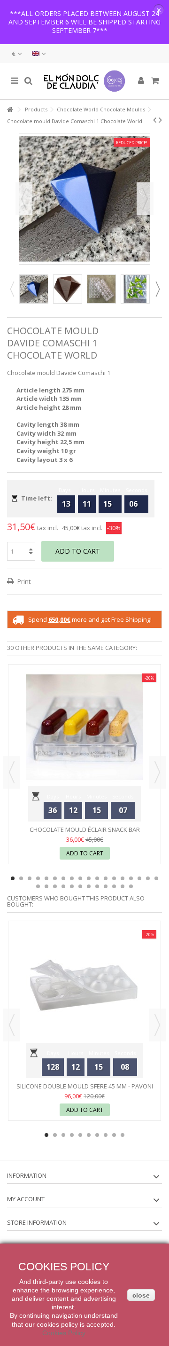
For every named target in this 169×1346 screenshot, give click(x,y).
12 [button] (106, 878)
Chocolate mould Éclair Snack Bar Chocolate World (85, 833)
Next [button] (145, 198)
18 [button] (156, 878)
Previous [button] (23, 198)
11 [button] (97, 878)
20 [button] (46, 886)
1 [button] (13, 878)
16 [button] (139, 878)
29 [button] (122, 886)
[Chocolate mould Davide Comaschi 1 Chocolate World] (34, 289)
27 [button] (106, 886)
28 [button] (114, 886)
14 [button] (122, 878)
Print (23, 581)
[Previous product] (154, 119)
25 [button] (89, 886)
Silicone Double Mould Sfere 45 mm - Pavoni (84, 1086)
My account (26, 1199)
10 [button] (89, 878)
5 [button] (46, 878)
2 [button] (21, 878)
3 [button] (29, 878)
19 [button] (38, 886)
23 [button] (72, 886)
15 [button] (131, 878)
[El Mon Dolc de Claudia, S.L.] (84, 81)
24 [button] (80, 886)
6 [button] (55, 878)
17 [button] (148, 878)
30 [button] (131, 886)
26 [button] (97, 886)
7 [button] (63, 878)
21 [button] (55, 886)
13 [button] (114, 878)
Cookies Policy (63, 1333)
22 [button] (63, 886)
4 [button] (38, 878)
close (141, 1295)
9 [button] (80, 878)
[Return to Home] (10, 110)
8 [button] (72, 878)
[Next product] (160, 119)
